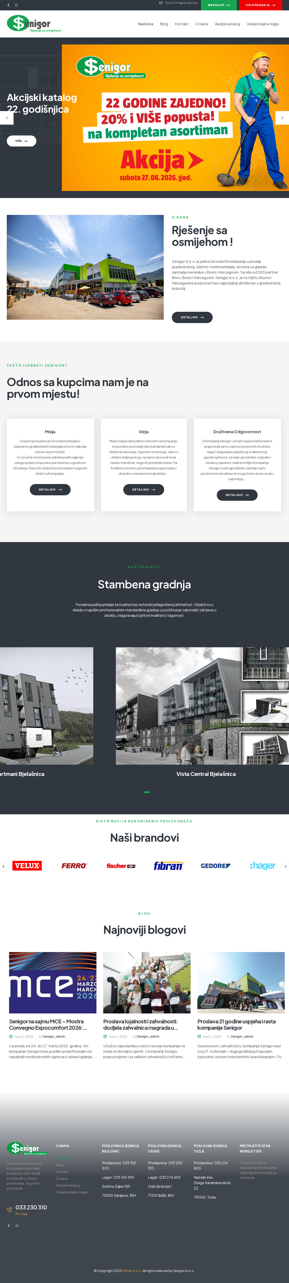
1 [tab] (142, 792)
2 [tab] (149, 792)
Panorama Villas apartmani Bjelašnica (144, 773)
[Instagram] (16, 5)
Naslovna (145, 23)
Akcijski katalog (227, 23)
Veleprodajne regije (263, 23)
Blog (164, 23)
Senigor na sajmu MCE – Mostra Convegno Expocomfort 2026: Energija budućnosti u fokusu (44, 1027)
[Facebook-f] (8, 5)
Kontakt (182, 23)
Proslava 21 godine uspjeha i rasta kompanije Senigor (234, 1024)
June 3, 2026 (21, 1036)
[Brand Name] (27, 866)
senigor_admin (51, 1036)
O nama (201, 23)
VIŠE (19, 140)
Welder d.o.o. (132, 1271)
